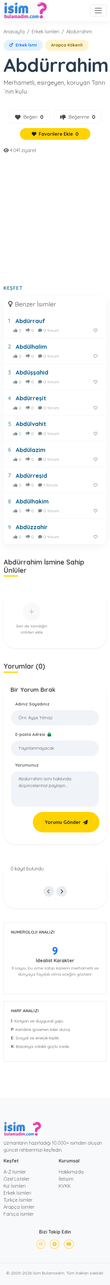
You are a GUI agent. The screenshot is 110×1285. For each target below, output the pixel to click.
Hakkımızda (71, 1172)
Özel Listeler (17, 1179)
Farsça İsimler (19, 1214)
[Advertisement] (55, 222)
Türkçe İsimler (18, 1200)
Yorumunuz (27, 765)
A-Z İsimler (15, 1172)
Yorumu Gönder (63, 822)
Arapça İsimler (19, 1207)
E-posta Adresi (30, 734)
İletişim (66, 1179)
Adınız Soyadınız (32, 704)
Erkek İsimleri (45, 32)
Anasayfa (14, 32)
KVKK (65, 1186)
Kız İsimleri (15, 1186)
